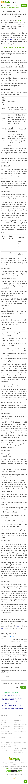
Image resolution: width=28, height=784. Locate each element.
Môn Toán (3, 722)
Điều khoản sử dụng (17, 774)
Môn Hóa (3, 724)
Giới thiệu (8, 774)
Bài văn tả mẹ (17, 720)
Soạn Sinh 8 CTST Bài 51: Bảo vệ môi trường (13, 706)
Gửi (23, 687)
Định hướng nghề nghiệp (20, 731)
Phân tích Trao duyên (19, 750)
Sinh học (9, 39)
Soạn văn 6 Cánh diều (6, 740)
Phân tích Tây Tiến (5, 726)
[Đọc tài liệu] (13, 778)
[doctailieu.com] (14, 759)
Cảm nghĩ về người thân (20, 748)
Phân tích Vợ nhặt (18, 740)
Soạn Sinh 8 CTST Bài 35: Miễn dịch (11, 695)
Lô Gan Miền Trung (6, 751)
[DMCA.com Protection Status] (11, 771)
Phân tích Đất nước (19, 726)
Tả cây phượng (5, 731)
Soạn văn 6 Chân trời (6, 742)
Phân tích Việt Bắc (19, 718)
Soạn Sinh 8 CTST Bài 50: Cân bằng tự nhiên (13, 708)
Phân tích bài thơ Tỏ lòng (20, 724)
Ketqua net (4, 748)
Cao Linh (12, 637)
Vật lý (2, 628)
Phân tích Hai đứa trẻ (19, 729)
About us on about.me (6, 733)
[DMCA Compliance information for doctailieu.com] (19, 771)
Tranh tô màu (4, 729)
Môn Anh (3, 720)
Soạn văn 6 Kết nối (5, 744)
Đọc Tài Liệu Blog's (6, 746)
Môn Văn (3, 718)
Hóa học (18, 626)
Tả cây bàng (17, 746)
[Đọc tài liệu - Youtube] (15, 778)
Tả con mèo (17, 722)
